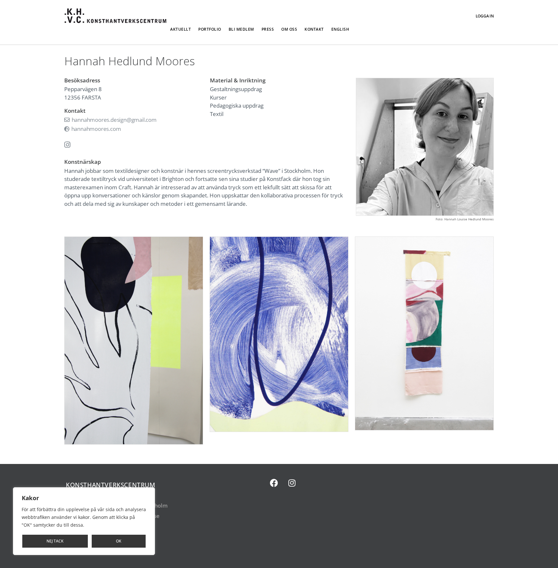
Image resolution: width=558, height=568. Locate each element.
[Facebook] (274, 483)
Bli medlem (241, 29)
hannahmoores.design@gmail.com (113, 119)
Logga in (485, 16)
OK (118, 541)
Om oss (289, 29)
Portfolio (209, 29)
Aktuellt (180, 29)
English (340, 29)
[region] (84, 521)
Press (268, 29)
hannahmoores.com (95, 128)
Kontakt (314, 29)
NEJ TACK (55, 541)
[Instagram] (292, 483)
